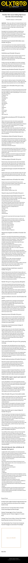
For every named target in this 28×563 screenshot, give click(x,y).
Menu (25, 10)
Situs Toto (3, 551)
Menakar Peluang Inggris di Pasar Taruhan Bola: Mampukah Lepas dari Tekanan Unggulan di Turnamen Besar (12, 514)
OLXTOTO (4, 23)
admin (20, 19)
